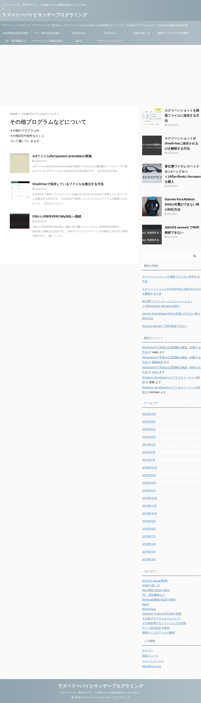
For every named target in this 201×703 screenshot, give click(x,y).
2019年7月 (149, 536)
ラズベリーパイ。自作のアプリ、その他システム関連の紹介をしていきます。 (100, 692)
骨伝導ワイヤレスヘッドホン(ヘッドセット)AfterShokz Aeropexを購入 (167, 303)
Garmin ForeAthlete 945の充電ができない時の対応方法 (182, 204)
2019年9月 (149, 521)
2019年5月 (149, 551)
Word (79, 40)
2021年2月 (148, 452)
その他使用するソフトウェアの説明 (110, 26)
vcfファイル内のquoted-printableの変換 (62, 156)
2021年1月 (148, 459)
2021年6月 (149, 429)
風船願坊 (157, 362)
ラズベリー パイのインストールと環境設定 (15, 26)
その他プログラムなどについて (141, 26)
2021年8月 (149, 421)
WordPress (78, 33)
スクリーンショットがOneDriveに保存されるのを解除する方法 (181, 143)
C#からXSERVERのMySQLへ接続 (56, 216)
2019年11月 (149, 505)
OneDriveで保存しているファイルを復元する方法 (68, 184)
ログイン (147, 650)
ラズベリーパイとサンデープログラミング (44, 14)
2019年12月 (149, 498)
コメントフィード (153, 661)
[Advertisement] (100, 74)
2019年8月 (149, 528)
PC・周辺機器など (15, 40)
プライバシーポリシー (110, 40)
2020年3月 (149, 482)
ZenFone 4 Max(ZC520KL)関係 (110, 34)
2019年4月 (149, 559)
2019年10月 (149, 513)
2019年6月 (149, 544)
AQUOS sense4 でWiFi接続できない (164, 326)
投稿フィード (150, 655)
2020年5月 (149, 475)
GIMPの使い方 (141, 33)
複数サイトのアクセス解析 (173, 33)
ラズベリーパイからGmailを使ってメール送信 (78, 26)
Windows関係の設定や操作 (172, 26)
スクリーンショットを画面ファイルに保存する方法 (182, 115)
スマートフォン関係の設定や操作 (47, 42)
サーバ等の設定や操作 (47, 33)
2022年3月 (149, 413)
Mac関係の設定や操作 (16, 33)
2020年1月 (149, 490)
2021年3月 (149, 444)
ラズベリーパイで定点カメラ (47, 26)
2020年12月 (149, 467)
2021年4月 (149, 436)
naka (155, 372)
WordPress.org (151, 666)
